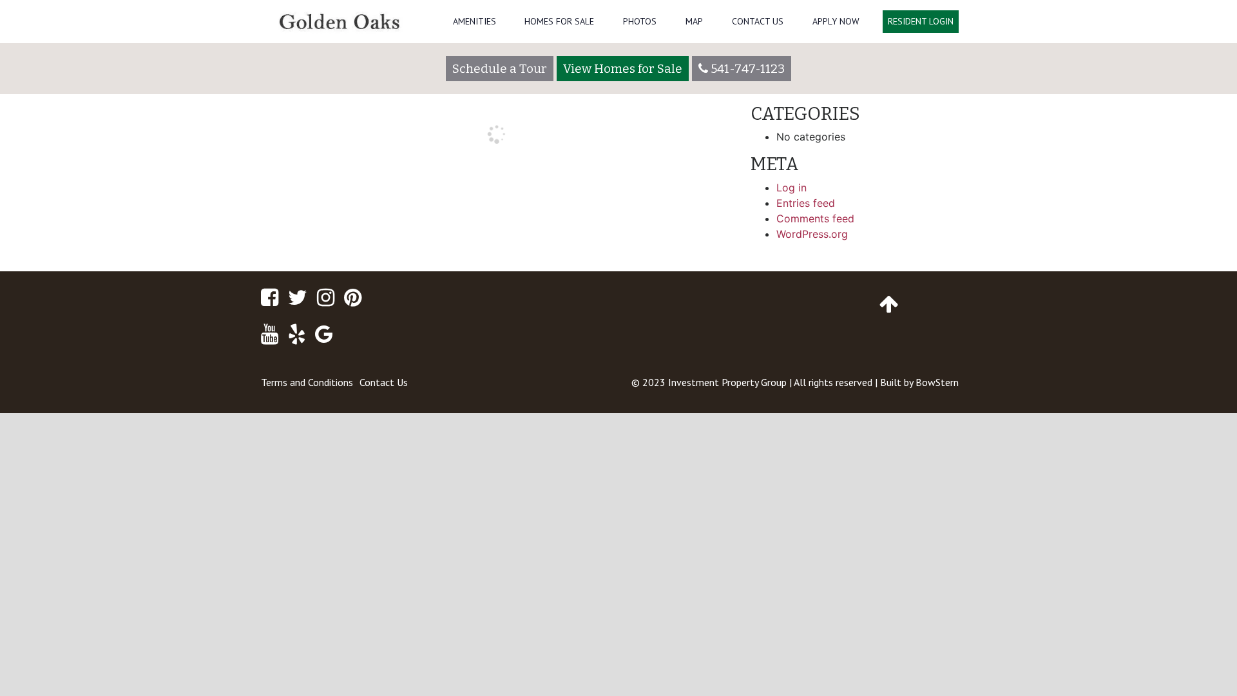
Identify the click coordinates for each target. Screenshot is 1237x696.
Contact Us (757, 21)
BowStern (937, 382)
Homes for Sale (559, 21)
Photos (640, 21)
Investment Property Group (727, 382)
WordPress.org (812, 233)
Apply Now (835, 21)
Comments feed (815, 218)
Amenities (474, 21)
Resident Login (921, 21)
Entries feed (805, 203)
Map (694, 21)
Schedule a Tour (499, 68)
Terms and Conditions (307, 382)
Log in (791, 187)
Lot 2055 (289, 197)
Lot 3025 (703, 197)
